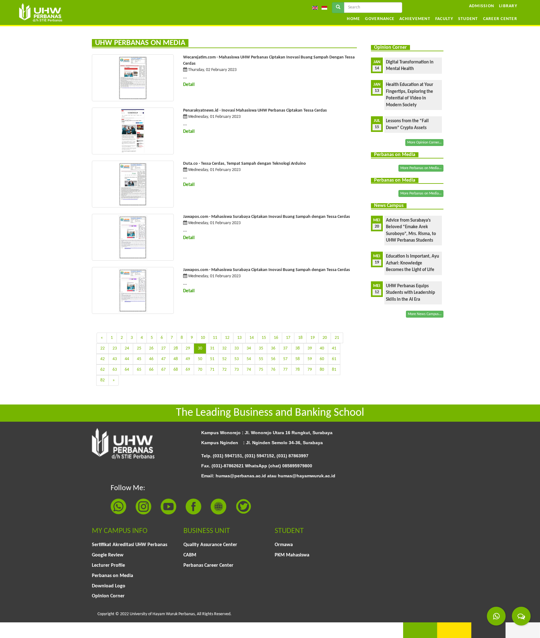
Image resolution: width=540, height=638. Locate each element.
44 (127, 359)
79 (310, 369)
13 (239, 337)
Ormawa (284, 544)
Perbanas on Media (112, 575)
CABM (189, 555)
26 (151, 348)
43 (114, 359)
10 (203, 337)
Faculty (444, 19)
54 (249, 359)
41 (334, 348)
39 (310, 348)
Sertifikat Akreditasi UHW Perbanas (129, 544)
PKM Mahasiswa (292, 555)
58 (297, 359)
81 (334, 369)
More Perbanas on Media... (421, 168)
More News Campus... (425, 314)
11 (215, 337)
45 (139, 359)
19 (312, 337)
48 (175, 359)
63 (114, 369)
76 (273, 369)
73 (236, 369)
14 (251, 337)
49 (188, 359)
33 (236, 348)
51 (212, 359)
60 (322, 359)
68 (175, 369)
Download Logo (108, 586)
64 (127, 369)
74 (249, 369)
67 (163, 369)
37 (285, 348)
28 (175, 348)
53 (236, 359)
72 (224, 369)
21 (337, 337)
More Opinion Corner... (424, 142)
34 (249, 348)
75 (261, 369)
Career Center (500, 19)
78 (297, 369)
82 (102, 380)
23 (114, 348)
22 (102, 348)
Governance (379, 19)
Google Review (107, 555)
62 (102, 369)
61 (334, 359)
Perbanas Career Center (208, 565)
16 (276, 337)
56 (273, 359)
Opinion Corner (108, 596)
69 (188, 369)
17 (288, 337)
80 (322, 369)
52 (224, 359)
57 (285, 359)
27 (163, 348)
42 (102, 359)
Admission (481, 6)
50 (200, 359)
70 (200, 369)
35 (261, 348)
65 (139, 369)
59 (310, 359)
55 (261, 359)
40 (322, 348)
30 (200, 348)
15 (264, 337)
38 (297, 348)
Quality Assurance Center (210, 544)
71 (212, 369)
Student (468, 19)
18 (300, 337)
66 (151, 369)
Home (353, 19)
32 (224, 348)
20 (324, 337)
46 (151, 359)
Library (508, 6)
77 (285, 369)
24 (127, 348)
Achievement (414, 19)
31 (212, 348)
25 (139, 348)
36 (273, 348)
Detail (189, 85)
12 (227, 337)
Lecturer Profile (108, 565)
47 (163, 359)
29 (188, 348)
